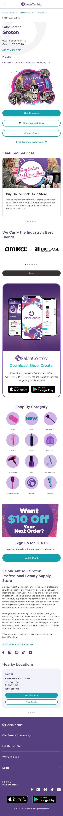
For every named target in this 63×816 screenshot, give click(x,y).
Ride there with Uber (23, 122)
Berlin (9, 674)
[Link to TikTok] (23, 653)
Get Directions (31, 113)
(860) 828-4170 (12, 689)
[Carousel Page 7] (36, 264)
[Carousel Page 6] (35, 221)
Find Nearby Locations (30, 141)
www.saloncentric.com (15, 644)
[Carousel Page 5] (34, 221)
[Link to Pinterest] (16, 653)
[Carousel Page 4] (32, 221)
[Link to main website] (31, 4)
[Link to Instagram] (9, 653)
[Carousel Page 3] (30, 221)
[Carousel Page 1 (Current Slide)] (27, 221)
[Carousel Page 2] (28, 221)
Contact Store (31, 133)
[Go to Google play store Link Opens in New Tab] (43, 390)
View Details (31, 702)
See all (31, 273)
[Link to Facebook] (3, 653)
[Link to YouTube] (30, 653)
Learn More (31, 557)
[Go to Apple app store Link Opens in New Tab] (18, 390)
